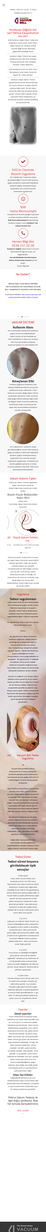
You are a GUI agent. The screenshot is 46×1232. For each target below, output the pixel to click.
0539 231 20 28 (22, 9)
